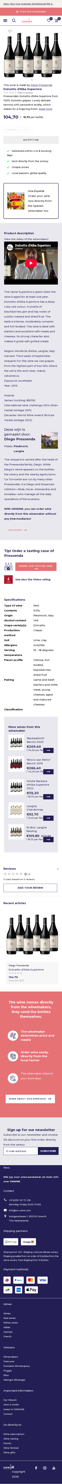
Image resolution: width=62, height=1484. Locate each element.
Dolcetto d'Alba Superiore (26, 969)
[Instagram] (44, 1468)
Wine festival (10, 1447)
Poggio (7, 1370)
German (8, 1331)
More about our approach (27, 1099)
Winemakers (10, 1356)
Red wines (9, 1318)
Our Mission (10, 1400)
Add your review (30, 887)
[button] (5, 21)
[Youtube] (54, 1468)
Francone (8, 1361)
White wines (10, 1322)
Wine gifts (9, 1452)
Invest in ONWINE (13, 1409)
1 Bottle (26, 129)
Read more (45, 109)
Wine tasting (10, 1438)
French (7, 1336)
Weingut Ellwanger (14, 1379)
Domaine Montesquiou (16, 1366)
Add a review (25, 92)
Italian (6, 1327)
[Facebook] (36, 1468)
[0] (56, 20)
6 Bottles (11, 129)
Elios (6, 1375)
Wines (7, 1313)
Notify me (31, 139)
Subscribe (48, 1151)
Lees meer (15, 530)
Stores (7, 1443)
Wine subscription (13, 1434)
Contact (8, 1414)
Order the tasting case (36, 566)
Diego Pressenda (41, 85)
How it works (11, 1404)
